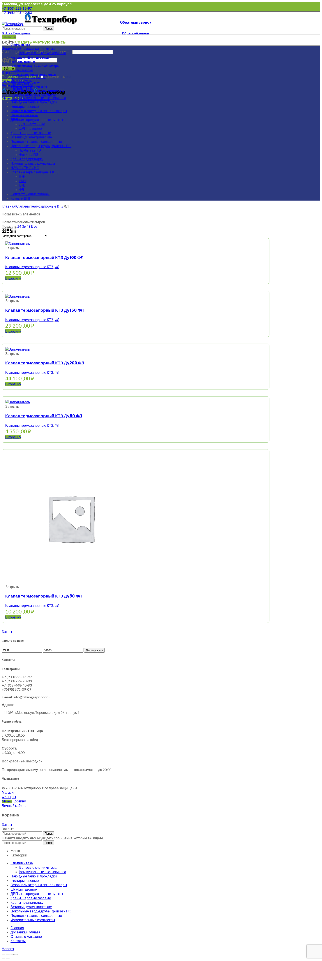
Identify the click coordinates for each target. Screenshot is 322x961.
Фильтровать (94, 650)
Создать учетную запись (40, 42)
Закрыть (8, 631)
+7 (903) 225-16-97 (17, 8)
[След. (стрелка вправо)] (7, 958)
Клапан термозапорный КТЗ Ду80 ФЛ (43, 596)
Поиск (49, 28)
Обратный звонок (135, 22)
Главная (8, 206)
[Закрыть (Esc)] (3, 954)
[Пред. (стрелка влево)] (3, 958)
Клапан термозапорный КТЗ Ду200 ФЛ (44, 363)
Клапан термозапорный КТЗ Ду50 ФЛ (43, 416)
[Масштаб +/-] (16, 954)
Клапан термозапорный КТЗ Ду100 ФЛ (44, 257)
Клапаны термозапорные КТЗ (39, 206)
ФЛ (57, 267)
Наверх (8, 949)
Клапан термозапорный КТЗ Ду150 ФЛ (44, 310)
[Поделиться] (7, 954)
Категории (10, 72)
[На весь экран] (12, 954)
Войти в (9, 68)
